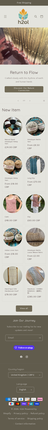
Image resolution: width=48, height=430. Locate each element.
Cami (7, 217)
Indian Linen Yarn (11, 250)
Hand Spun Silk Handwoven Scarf (12, 290)
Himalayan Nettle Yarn (34, 141)
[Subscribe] (40, 338)
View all (24, 308)
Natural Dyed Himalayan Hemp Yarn (11, 142)
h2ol (22, 409)
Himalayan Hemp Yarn (11, 179)
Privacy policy (21, 413)
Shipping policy (35, 418)
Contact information (25, 424)
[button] (5, 16)
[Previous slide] (18, 101)
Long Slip (31, 178)
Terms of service (16, 418)
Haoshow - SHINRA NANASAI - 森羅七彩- (35, 291)
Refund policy (38, 413)
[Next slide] (30, 101)
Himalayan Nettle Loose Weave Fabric (35, 251)
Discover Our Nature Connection (24, 89)
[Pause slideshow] (45, 101)
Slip (28, 217)
